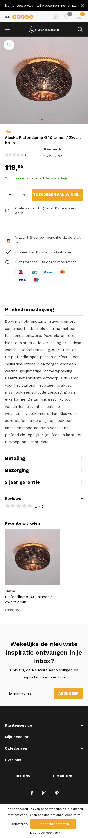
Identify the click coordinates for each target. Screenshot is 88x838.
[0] (78, 16)
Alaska (10, 132)
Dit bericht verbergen (53, 824)
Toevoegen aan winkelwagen (58, 195)
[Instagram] (44, 793)
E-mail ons (63, 776)
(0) (27, 155)
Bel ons (23, 776)
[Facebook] (32, 793)
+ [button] (24, 195)
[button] (7, 29)
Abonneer (68, 693)
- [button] (10, 195)
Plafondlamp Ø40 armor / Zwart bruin (28, 599)
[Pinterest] (57, 793)
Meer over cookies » (45, 832)
